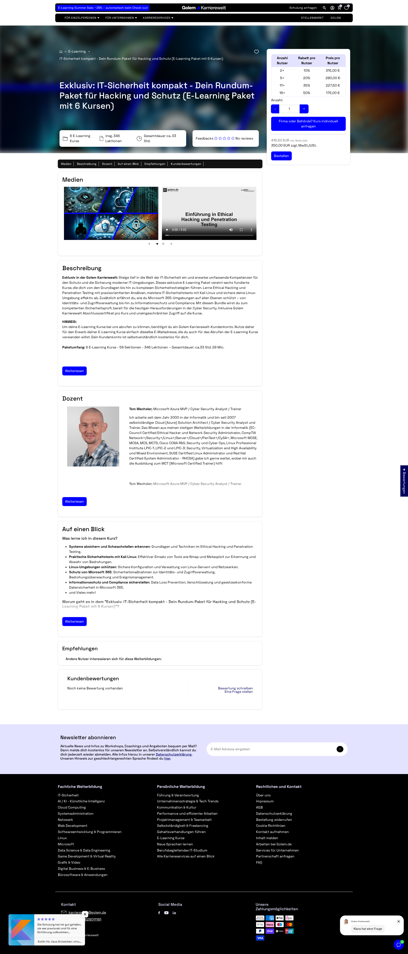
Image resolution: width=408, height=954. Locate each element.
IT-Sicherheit (68, 795)
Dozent (107, 164)
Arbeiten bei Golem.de (274, 844)
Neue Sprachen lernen (175, 844)
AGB (259, 807)
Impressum (265, 801)
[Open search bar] (324, 7)
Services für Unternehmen (277, 850)
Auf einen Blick (128, 164)
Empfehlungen (154, 164)
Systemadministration (76, 813)
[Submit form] (340, 749)
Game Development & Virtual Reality (87, 856)
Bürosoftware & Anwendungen (83, 875)
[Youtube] (166, 912)
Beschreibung (86, 164)
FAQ (259, 862)
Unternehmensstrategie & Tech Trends (187, 801)
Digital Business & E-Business (81, 868)
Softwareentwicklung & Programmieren (90, 832)
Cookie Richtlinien (270, 825)
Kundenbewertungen (186, 164)
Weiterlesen (74, 371)
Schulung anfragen (303, 8)
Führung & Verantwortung (178, 795)
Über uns (263, 795)
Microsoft (66, 844)
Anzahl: (277, 100)
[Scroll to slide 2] (163, 244)
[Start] (61, 51)
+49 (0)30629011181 (85, 919)
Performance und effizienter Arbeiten (187, 813)
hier (167, 758)
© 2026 (80, 935)
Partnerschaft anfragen (275, 856)
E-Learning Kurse (170, 838)
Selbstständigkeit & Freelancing (182, 825)
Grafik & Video (69, 862)
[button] (332, 7)
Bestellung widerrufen (274, 819)
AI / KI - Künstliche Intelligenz (81, 801)
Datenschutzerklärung (174, 754)
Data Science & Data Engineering (84, 850)
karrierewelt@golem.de (87, 912)
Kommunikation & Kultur (176, 807)
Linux (62, 838)
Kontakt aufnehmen (272, 832)
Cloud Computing (72, 807)
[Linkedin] (174, 912)
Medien (66, 164)
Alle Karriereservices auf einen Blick (186, 856)
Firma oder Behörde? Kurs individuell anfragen (308, 123)
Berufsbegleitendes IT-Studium (182, 850)
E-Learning (77, 51)
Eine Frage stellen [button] (239, 691)
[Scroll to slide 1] (157, 244)
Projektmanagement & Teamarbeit (184, 819)
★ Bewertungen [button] (404, 481)
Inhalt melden (267, 838)
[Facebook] (159, 912)
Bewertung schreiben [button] (235, 688)
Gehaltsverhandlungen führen (181, 832)
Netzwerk (65, 819)
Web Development (72, 825)
